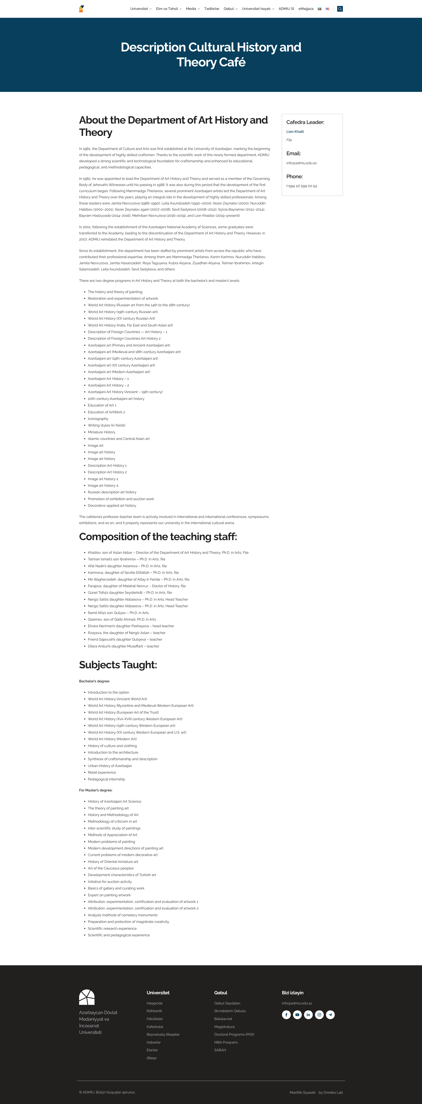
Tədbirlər (211, 9)
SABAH (220, 1050)
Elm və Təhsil (167, 9)
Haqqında (155, 1003)
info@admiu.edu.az (301, 163)
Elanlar (152, 1050)
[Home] (92, 8)
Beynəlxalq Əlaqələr (163, 1034)
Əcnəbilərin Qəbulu (230, 1011)
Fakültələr (155, 1019)
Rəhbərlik (154, 1011)
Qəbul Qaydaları (227, 1003)
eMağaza (305, 9)
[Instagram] (319, 1014)
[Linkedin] (308, 1014)
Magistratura (224, 1027)
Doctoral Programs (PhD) (234, 1034)
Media (191, 9)
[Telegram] (330, 1014)
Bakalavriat (223, 1019)
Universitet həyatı (256, 9)
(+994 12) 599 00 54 (301, 186)
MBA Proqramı (226, 1042)
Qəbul (229, 9)
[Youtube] (297, 1014)
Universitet (139, 9)
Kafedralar (155, 1027)
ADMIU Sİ (286, 9)
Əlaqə (151, 1058)
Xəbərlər (154, 1042)
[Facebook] (286, 1014)
